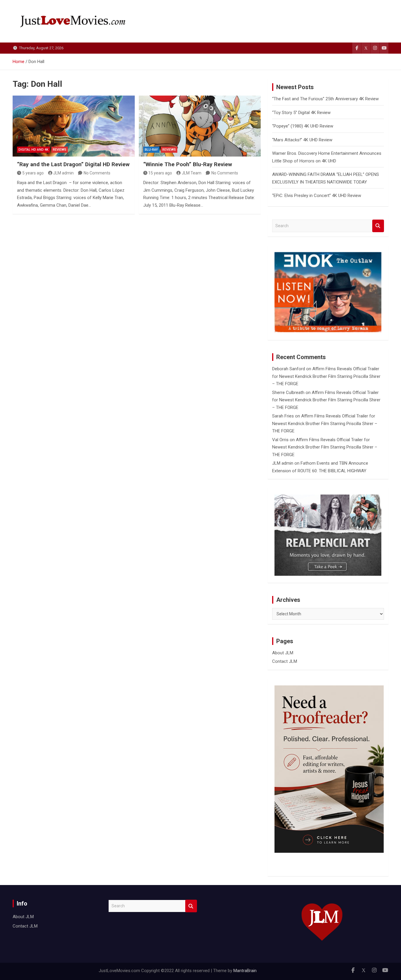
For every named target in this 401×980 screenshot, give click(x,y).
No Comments (97, 173)
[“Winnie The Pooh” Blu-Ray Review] (200, 126)
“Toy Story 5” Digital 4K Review (301, 112)
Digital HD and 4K (33, 150)
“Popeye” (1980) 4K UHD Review (302, 126)
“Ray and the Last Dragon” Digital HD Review (73, 164)
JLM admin (63, 173)
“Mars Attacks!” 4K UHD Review (302, 139)
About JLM (282, 652)
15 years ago (160, 173)
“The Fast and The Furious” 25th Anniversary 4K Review (325, 98)
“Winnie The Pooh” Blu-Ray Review (187, 164)
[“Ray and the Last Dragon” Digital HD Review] (74, 126)
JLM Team (191, 173)
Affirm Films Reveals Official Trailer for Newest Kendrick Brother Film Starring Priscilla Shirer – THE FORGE (326, 376)
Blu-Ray (151, 150)
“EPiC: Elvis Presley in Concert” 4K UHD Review (316, 195)
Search (378, 226)
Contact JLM (284, 661)
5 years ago (33, 173)
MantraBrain (245, 970)
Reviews (59, 150)
